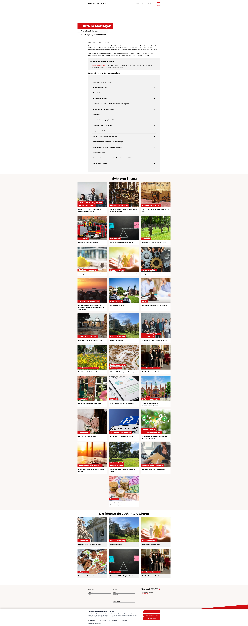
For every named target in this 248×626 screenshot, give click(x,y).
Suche (137, 3)
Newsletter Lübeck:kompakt (94, 596)
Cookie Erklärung (116, 601)
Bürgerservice (91, 592)
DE (150, 3)
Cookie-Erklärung (112, 616)
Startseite (90, 42)
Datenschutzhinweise (103, 615)
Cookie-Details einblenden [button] (94, 623)
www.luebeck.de (145, 593)
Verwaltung (100, 42)
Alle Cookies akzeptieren (151, 611)
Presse (90, 594)
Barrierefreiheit (116, 599)
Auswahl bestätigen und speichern (151, 615)
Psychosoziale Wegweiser (99, 65)
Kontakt (114, 592)
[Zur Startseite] (97, 3)
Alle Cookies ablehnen (152, 618)
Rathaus (94, 42)
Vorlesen (143, 3)
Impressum (116, 615)
